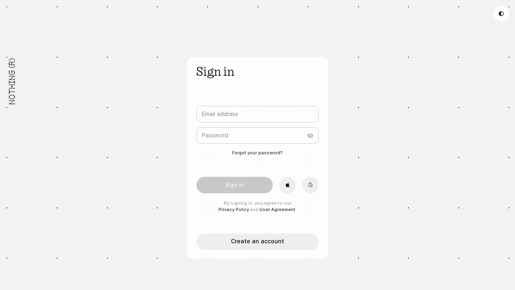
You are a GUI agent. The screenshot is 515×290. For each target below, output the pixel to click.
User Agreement (277, 209)
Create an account (257, 241)
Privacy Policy (233, 209)
